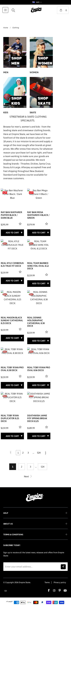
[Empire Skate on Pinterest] (60, 590)
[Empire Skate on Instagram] (54, 590)
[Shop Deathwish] (31, 396)
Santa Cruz (44, 163)
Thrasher (25, 163)
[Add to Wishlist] (20, 223)
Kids (14, 96)
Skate (41, 96)
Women (41, 56)
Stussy (6, 167)
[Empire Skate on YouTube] (65, 590)
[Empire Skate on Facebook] (49, 590)
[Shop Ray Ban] (4, 192)
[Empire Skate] (36, 12)
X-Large (16, 167)
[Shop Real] (4, 243)
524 (38, 452)
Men (14, 56)
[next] (21, 194)
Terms (47, 582)
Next (26, 476)
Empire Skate (24, 582)
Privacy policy (60, 582)
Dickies (34, 163)
